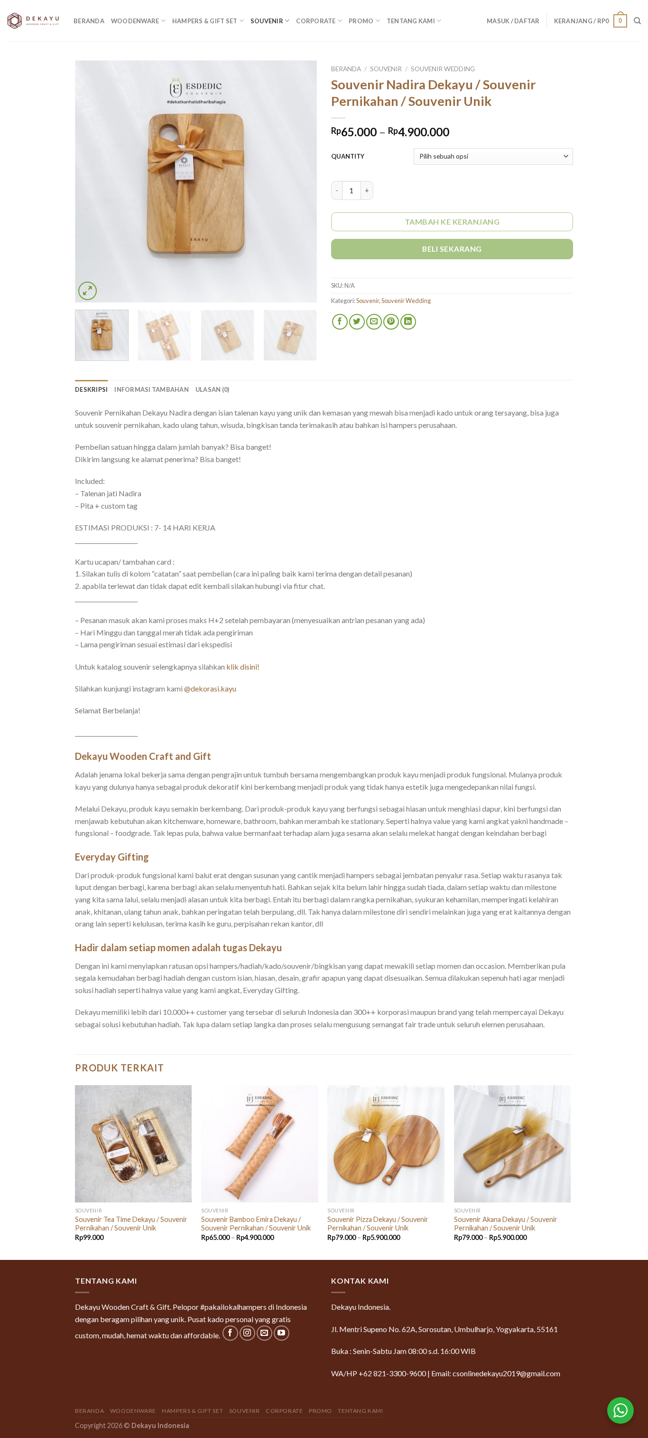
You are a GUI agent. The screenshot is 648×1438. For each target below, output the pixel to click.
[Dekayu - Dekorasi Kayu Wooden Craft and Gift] (33, 20)
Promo (361, 21)
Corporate (315, 21)
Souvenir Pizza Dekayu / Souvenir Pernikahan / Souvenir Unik (377, 1223)
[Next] (300, 181)
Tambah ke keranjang (452, 221)
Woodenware (135, 21)
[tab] (91, 389)
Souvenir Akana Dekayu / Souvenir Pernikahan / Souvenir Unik (505, 1223)
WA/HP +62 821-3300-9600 (378, 1373)
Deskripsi (91, 389)
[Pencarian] (637, 21)
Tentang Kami (411, 21)
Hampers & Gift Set (205, 21)
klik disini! (242, 666)
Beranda (89, 21)
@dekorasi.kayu (210, 688)
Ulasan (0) (212, 389)
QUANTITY (347, 156)
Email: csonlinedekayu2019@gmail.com (495, 1373)
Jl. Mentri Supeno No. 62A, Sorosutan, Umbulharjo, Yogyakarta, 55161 (444, 1329)
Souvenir (266, 21)
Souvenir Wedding (443, 69)
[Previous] (91, 181)
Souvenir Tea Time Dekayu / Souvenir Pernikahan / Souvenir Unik (131, 1223)
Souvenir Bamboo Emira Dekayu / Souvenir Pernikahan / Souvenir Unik (256, 1223)
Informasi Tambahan (151, 389)
